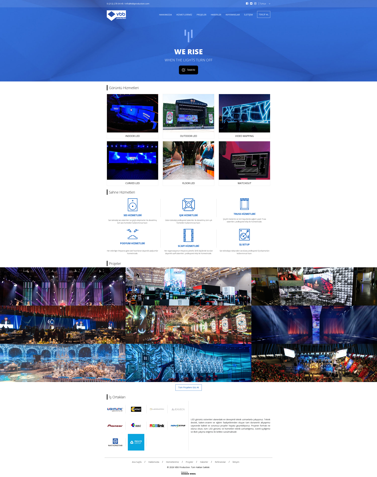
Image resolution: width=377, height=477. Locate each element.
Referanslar (233, 14)
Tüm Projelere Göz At (188, 387)
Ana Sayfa (137, 462)
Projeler (201, 14)
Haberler (216, 14)
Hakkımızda (165, 14)
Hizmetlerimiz (184, 14)
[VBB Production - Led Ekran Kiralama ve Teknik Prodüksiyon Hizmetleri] (116, 15)
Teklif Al (264, 14)
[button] (263, 3)
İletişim (248, 14)
